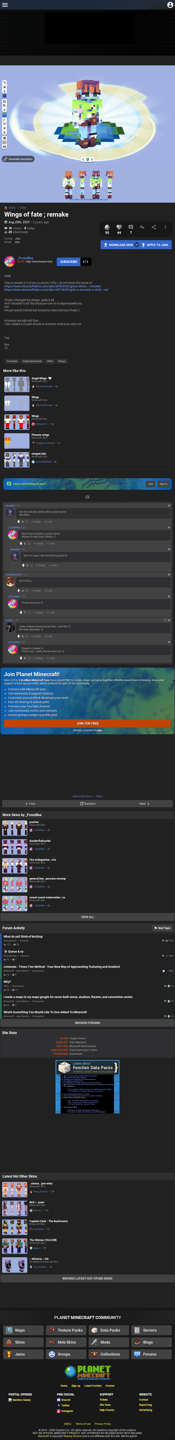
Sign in (164, 483)
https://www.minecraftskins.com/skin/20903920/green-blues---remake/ (52, 286)
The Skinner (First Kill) (43, 1240)
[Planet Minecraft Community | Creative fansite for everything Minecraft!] (87, 1372)
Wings (62, 361)
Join (150, 483)
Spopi (36, 1248)
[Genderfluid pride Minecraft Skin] (14, 847)
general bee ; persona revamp (47, 878)
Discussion (38, 970)
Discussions (10, 940)
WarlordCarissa (44, 386)
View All (87, 917)
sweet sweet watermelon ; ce (47, 897)
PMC (6, 986)
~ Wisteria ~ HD (38, 1258)
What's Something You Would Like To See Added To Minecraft (45, 1012)
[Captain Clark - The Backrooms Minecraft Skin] (14, 1227)
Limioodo (164, 971)
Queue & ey (15, 951)
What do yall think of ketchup (23, 936)
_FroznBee (25, 258)
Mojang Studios (73, 1436)
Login (98, 730)
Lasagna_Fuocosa (45, 443)
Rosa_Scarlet (41, 1191)
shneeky (10, 505)
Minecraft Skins (82, 796)
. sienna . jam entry (41, 1183)
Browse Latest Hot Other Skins (87, 1278)
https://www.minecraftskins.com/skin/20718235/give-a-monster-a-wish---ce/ (56, 289)
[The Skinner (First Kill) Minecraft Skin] (14, 1246)
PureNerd (39, 1229)
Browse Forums (87, 1023)
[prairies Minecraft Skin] (14, 828)
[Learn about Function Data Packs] (87, 1112)
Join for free (88, 723)
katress (38, 1210)
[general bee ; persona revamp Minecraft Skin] (14, 885)
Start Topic (164, 928)
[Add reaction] (27, 522)
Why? (7, 981)
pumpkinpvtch (14, 574)
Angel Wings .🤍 (42, 378)
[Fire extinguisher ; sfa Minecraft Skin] (14, 866)
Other (23, 207)
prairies (34, 822)
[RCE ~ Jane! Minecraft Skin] (14, 1208)
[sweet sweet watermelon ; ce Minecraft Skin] (14, 903)
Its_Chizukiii (40, 1267)
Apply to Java (157, 245)
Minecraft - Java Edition (16, 970)
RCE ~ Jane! (36, 1202)
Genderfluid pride (40, 840)
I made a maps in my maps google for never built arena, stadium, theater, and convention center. (68, 997)
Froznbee (12, 361)
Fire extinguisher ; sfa (42, 859)
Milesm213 (41, 424)
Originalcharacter (32, 361)
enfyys (9, 620)
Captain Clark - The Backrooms (48, 1221)
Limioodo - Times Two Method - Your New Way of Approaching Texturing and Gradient (62, 966)
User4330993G (43, 461)
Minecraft (43, 1436)
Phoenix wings (40, 434)
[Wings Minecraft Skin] (16, 403)
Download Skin (121, 245)
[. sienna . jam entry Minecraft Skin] (14, 1189)
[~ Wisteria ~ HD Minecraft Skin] (14, 1265)
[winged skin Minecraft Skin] (16, 460)
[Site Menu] (5, 5)
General (24, 940)
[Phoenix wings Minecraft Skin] (16, 441)
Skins (12, 207)
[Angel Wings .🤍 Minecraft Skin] (16, 384)
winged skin (39, 453)
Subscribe (68, 262)
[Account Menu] (170, 5)
